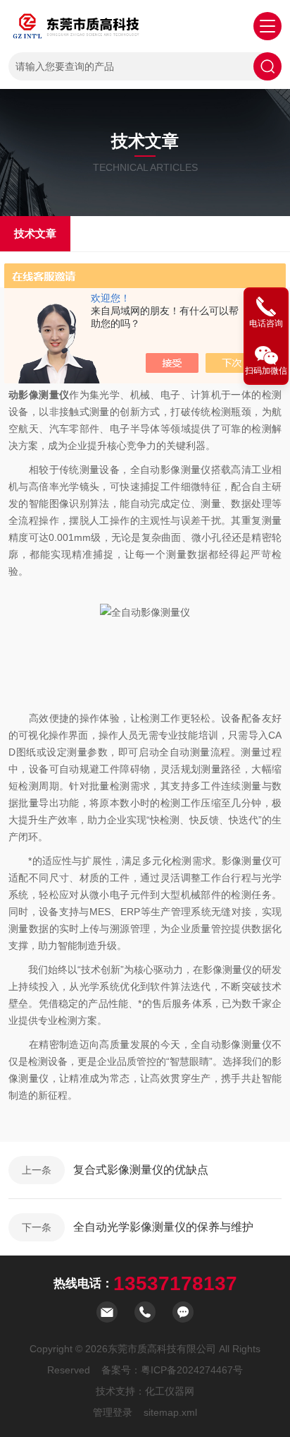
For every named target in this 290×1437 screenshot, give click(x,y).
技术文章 (35, 233)
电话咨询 (266, 323)
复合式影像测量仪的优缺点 (140, 1170)
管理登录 (112, 1412)
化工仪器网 (169, 1391)
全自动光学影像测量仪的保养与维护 (163, 1227)
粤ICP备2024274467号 (192, 1370)
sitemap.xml (170, 1412)
